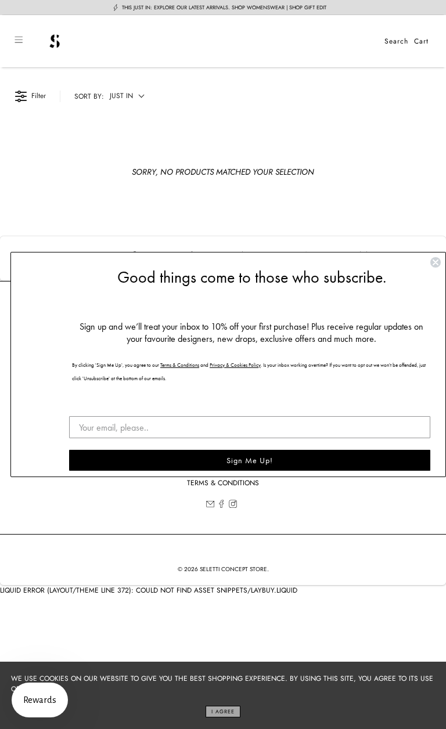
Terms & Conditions (223, 483)
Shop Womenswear (258, 7)
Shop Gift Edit (307, 7)
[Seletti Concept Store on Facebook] (221, 505)
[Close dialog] (435, 262)
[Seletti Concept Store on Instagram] (233, 505)
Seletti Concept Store (233, 569)
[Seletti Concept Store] (203, 41)
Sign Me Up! (249, 460)
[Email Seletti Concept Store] (210, 505)
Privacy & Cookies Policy (235, 365)
